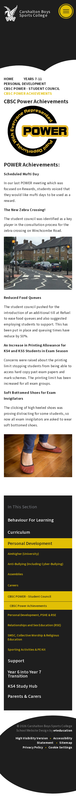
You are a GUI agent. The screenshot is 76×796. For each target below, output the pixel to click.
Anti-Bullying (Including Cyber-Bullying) (35, 564)
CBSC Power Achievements (28, 93)
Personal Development (25, 83)
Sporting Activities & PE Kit (27, 649)
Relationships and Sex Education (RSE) (34, 625)
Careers (13, 585)
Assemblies (15, 574)
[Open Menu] (66, 11)
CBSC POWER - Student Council (32, 88)
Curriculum (19, 532)
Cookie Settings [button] (60, 747)
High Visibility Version (32, 738)
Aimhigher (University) (23, 554)
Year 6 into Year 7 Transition (24, 674)
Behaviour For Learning (31, 520)
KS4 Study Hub (22, 686)
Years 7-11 (33, 78)
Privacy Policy (33, 747)
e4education (62, 730)
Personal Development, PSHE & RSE (32, 615)
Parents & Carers (24, 696)
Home (9, 78)
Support (16, 661)
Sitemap (65, 742)
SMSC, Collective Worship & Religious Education (33, 637)
